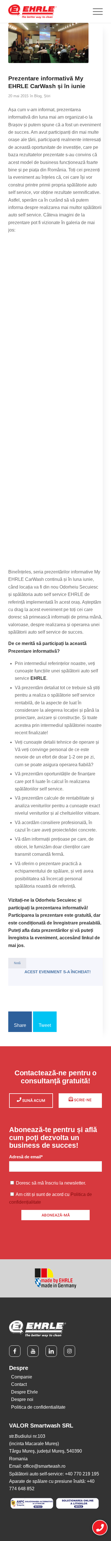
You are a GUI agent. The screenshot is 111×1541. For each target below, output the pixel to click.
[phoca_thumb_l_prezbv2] (55, 287)
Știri (47, 96)
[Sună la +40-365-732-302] (100, 1528)
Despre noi (22, 1399)
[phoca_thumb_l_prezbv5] (55, 515)
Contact (19, 1384)
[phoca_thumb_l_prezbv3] (55, 363)
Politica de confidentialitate (38, 1407)
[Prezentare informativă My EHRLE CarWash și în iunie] (48, 43)
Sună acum (33, 1100)
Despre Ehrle (24, 1392)
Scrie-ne (82, 1100)
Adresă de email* (26, 1157)
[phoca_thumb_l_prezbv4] (55, 439)
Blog (38, 96)
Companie (21, 1376)
